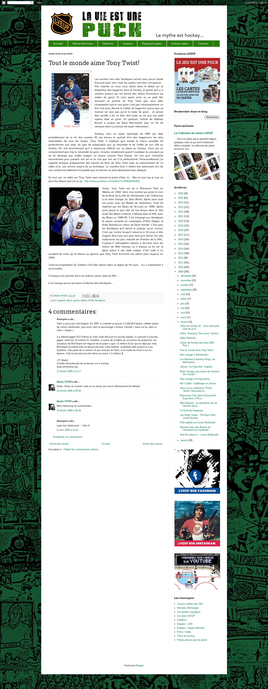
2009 (181, 271)
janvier (184, 440)
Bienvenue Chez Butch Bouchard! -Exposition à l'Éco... (198, 397)
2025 (181, 198)
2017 (181, 234)
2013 (181, 253)
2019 (181, 225)
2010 (181, 267)
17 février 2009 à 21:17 (69, 371)
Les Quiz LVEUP (186, 616)
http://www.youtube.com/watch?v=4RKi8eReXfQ (112, 181)
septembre (187, 289)
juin (183, 303)
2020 (181, 221)
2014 (181, 248)
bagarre (62, 300)
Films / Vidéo (184, 632)
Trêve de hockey (186, 636)
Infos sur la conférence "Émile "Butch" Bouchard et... (196, 389)
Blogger (139, 665)
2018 (181, 230)
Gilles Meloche (188, 338)
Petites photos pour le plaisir (192, 640)
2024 (181, 202)
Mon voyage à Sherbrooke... (195, 354)
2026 (181, 193)
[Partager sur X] (90, 296)
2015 (181, 244)
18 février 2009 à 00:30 (69, 390)
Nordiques (100, 300)
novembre (186, 280)
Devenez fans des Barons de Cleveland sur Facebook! (195, 428)
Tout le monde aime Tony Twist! (196, 350)
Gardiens (182, 620)
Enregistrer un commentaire (67, 436)
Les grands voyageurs (188, 612)
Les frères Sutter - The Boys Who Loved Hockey (197, 416)
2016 (181, 239)
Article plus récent (59, 443)
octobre (185, 285)
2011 (181, 262)
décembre (186, 275)
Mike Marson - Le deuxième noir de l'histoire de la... (198, 404)
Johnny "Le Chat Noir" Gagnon (196, 366)
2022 (181, 211)
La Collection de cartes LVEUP (193, 133)
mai (183, 308)
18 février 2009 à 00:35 (69, 410)
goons (76, 300)
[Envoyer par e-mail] (84, 296)
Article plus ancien (152, 443)
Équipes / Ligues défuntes (191, 628)
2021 (181, 216)
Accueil (106, 443)
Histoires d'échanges (188, 607)
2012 (181, 257)
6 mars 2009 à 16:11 (67, 430)
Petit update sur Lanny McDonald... (198, 422)
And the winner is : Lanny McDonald (199, 434)
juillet (184, 298)
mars (184, 317)
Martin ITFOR (61, 296)
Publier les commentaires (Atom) (81, 449)
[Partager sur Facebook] (94, 296)
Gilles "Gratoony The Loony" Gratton (199, 333)
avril (183, 312)
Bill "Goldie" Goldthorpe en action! (198, 383)
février (184, 322)
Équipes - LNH (184, 624)
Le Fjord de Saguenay (191, 410)
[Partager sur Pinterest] (97, 296)
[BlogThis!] (87, 296)
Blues (69, 300)
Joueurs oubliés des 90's (190, 603)
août (183, 294)
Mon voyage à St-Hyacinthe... (195, 379)
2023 (181, 207)
